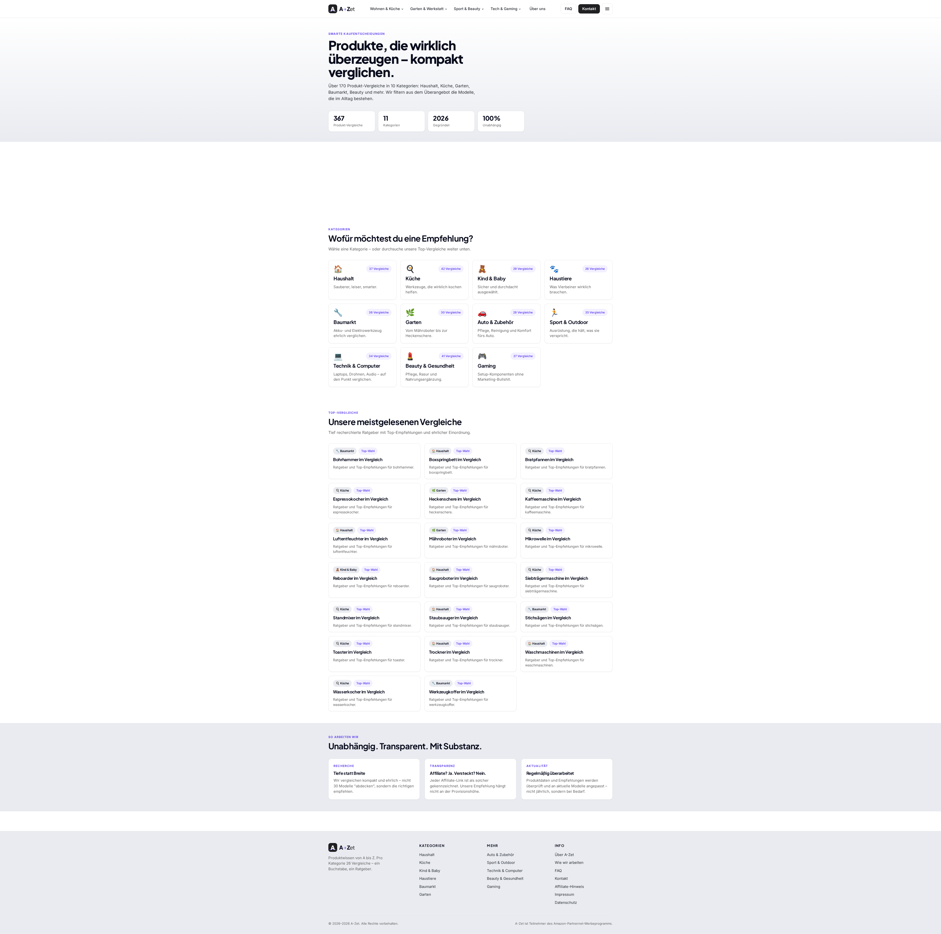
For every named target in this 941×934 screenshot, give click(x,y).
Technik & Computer (505, 870)
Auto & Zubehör (500, 854)
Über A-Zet (564, 854)
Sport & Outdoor (501, 862)
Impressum (564, 894)
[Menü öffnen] (607, 8)
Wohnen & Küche (385, 8)
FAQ (568, 8)
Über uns (537, 8)
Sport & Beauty (467, 8)
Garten (425, 894)
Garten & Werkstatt (427, 8)
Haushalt (426, 854)
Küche (424, 862)
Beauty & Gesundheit (505, 878)
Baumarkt (427, 886)
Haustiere (427, 878)
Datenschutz (566, 902)
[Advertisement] (470, 178)
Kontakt (589, 8)
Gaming (493, 886)
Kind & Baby (429, 870)
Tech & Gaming (504, 8)
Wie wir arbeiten (569, 862)
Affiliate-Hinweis (569, 886)
